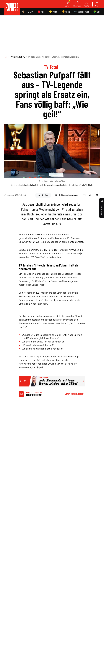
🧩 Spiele (97, 11)
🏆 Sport (66, 11)
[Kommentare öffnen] (84, 195)
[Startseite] (6, 57)
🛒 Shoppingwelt (81, 11)
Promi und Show (18, 57)
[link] (12, 7)
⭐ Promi (53, 11)
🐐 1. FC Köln (27, 11)
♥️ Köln (41, 11)
